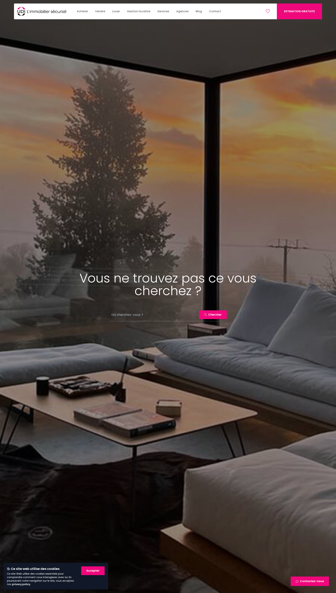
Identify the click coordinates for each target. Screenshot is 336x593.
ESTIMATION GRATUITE (299, 11)
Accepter (93, 571)
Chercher (215, 315)
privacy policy (21, 584)
